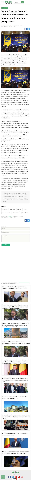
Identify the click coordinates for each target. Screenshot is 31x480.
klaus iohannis (16, 212)
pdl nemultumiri (24, 212)
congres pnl (12, 209)
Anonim (10, 25)
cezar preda (5, 209)
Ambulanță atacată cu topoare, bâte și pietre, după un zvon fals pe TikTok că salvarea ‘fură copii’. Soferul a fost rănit (16, 416)
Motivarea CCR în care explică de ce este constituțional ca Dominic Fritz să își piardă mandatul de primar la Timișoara (16, 343)
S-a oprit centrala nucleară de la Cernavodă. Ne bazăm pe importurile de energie (14, 397)
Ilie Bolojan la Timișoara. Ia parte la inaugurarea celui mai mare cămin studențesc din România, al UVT (15, 380)
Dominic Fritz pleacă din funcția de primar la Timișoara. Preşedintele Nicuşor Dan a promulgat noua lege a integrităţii (15, 288)
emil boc (19, 209)
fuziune (25, 209)
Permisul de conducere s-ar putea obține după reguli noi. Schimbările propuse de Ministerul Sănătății (15, 452)
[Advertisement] (15, 264)
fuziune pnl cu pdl (6, 212)
